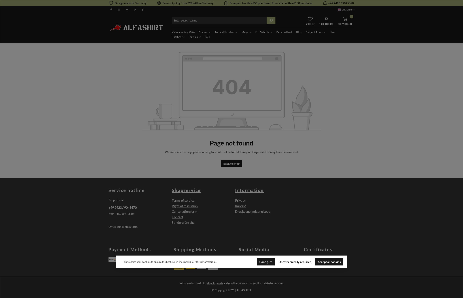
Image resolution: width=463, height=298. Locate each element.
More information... (205, 261)
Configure (265, 261)
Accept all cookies (329, 261)
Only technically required (295, 261)
